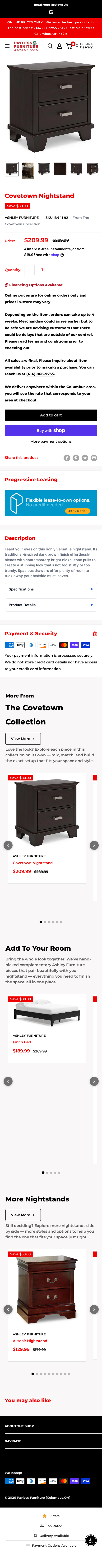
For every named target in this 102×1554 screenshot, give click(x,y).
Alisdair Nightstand (30, 1341)
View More (20, 738)
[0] (69, 46)
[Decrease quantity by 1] (29, 270)
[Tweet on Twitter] (85, 457)
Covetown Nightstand (33, 863)
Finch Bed (22, 1042)
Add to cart (51, 415)
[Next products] (94, 845)
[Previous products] (8, 845)
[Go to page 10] (69, 1374)
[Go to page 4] (53, 922)
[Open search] (50, 46)
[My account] (59, 46)
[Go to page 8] (61, 1374)
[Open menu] (7, 46)
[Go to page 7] (57, 1374)
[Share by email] (94, 457)
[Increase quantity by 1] (55, 270)
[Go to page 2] (45, 922)
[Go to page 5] (57, 922)
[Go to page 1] (41, 922)
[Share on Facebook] (67, 457)
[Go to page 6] (61, 922)
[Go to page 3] (49, 922)
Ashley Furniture (22, 217)
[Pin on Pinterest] (76, 457)
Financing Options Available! (36, 285)
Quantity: (13, 269)
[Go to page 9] (65, 1374)
